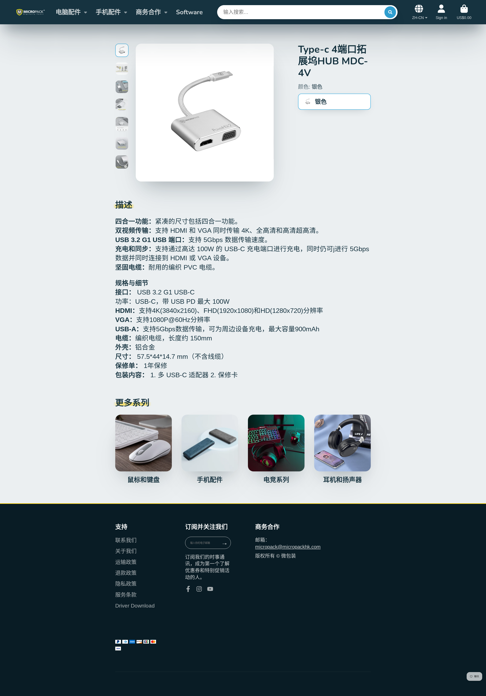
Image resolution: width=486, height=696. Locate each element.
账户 (441, 12)
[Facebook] (188, 589)
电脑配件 (68, 12)
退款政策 (125, 573)
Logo (30, 12)
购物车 (464, 12)
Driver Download (135, 606)
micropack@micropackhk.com (288, 546)
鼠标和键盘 (143, 449)
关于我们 (125, 551)
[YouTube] (210, 589)
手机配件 (108, 12)
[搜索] (390, 12)
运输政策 (125, 562)
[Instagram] (199, 589)
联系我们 (125, 540)
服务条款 (125, 595)
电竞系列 (276, 449)
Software (189, 12)
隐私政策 (125, 584)
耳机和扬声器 (342, 449)
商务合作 (148, 12)
